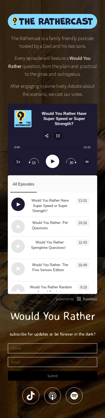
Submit (52, 375)
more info (58, 211)
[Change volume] (87, 162)
